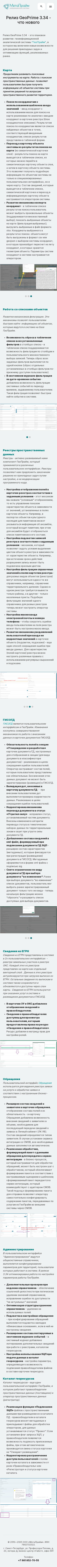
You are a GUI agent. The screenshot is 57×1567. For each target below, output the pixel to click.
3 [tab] (31, 296)
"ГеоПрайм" (39, 42)
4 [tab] (32, 707)
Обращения (45, 1082)
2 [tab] (28, 296)
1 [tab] (26, 296)
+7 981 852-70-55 (28, 1560)
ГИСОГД (7, 723)
